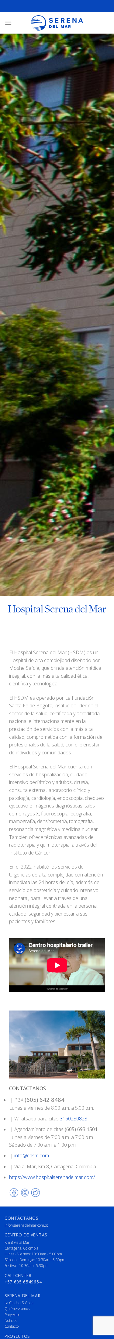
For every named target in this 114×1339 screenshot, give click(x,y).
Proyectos (12, 1314)
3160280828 (73, 1118)
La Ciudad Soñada (19, 1302)
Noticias (11, 1320)
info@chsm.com (31, 1155)
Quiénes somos (17, 1308)
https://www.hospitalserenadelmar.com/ (52, 1177)
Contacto (12, 1326)
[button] (8, 22)
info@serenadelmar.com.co (26, 1225)
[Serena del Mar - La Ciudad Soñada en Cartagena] (57, 23)
